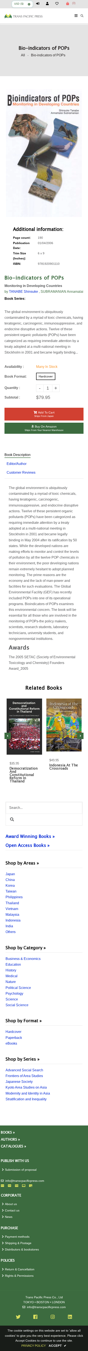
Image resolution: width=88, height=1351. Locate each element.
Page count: (22, 237)
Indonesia (13, 920)
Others (11, 932)
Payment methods (17, 1236)
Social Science (17, 1005)
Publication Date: (21, 246)
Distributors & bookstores (22, 1249)
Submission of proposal (21, 1169)
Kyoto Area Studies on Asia (26, 1087)
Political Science (18, 988)
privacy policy (33, 1345)
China (10, 880)
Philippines (14, 897)
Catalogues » (13, 1146)
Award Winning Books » (30, 837)
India (9, 926)
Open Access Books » (28, 845)
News (8, 1217)
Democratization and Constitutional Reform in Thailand (24, 775)
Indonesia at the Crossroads (63, 767)
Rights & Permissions (19, 1275)
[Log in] (39, 3)
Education (13, 964)
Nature (11, 982)
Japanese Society (19, 1081)
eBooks (11, 1043)
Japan (10, 874)
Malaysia (12, 914)
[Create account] (49, 3)
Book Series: (14, 298)
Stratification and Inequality (26, 1099)
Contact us (12, 1210)
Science (12, 999)
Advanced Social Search (24, 1070)
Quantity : (12, 388)
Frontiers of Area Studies (24, 1076)
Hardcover (13, 1032)
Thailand (12, 903)
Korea (10, 885)
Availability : (14, 366)
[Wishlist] (58, 3)
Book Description (17, 455)
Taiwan (11, 891)
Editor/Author (16, 464)
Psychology (14, 993)
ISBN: (17, 263)
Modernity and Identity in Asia (28, 1093)
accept (58, 1345)
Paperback (14, 1037)
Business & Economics (23, 959)
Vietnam (12, 909)
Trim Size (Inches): (19, 256)
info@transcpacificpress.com (24, 1180)
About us (11, 1204)
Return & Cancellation (19, 1269)
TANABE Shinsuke (23, 291)
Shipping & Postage (18, 1243)
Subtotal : (12, 397)
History (11, 970)
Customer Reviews (21, 472)
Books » (8, 1132)
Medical (12, 976)
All (23, 55)
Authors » (10, 1139)
